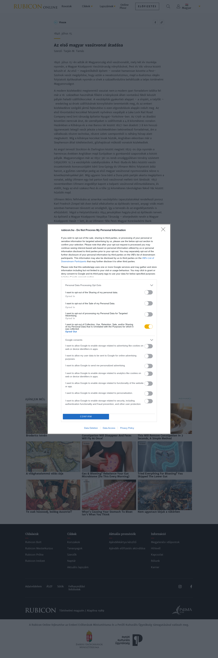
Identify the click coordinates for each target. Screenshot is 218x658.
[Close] (164, 230)
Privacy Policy (127, 428)
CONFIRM (86, 416)
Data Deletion (91, 428)
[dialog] (109, 329)
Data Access (109, 428)
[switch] (148, 292)
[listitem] (109, 285)
